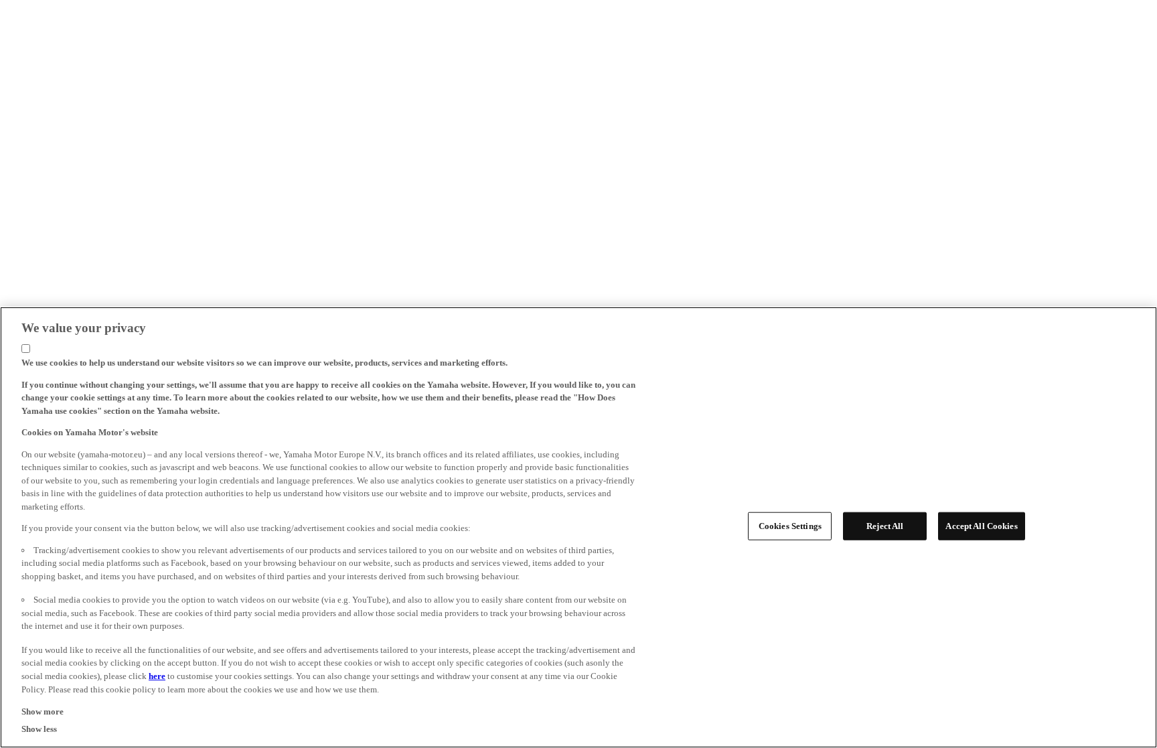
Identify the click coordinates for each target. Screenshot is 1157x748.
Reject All (884, 526)
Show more (42, 711)
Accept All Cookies (981, 526)
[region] (578, 527)
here (157, 676)
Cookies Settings (790, 526)
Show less (39, 729)
